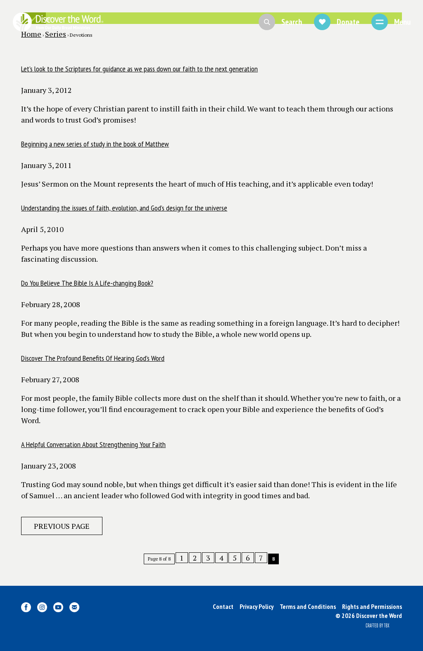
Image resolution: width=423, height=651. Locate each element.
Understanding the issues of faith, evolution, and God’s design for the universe (124, 208)
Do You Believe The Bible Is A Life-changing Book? (87, 283)
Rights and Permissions (372, 606)
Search (291, 22)
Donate (348, 22)
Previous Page (62, 526)
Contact (223, 606)
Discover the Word (57, 21)
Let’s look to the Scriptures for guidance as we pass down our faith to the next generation (139, 68)
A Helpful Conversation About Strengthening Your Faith (93, 444)
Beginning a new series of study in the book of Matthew (95, 144)
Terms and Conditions (308, 606)
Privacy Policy (256, 606)
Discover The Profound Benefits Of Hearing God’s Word (92, 358)
